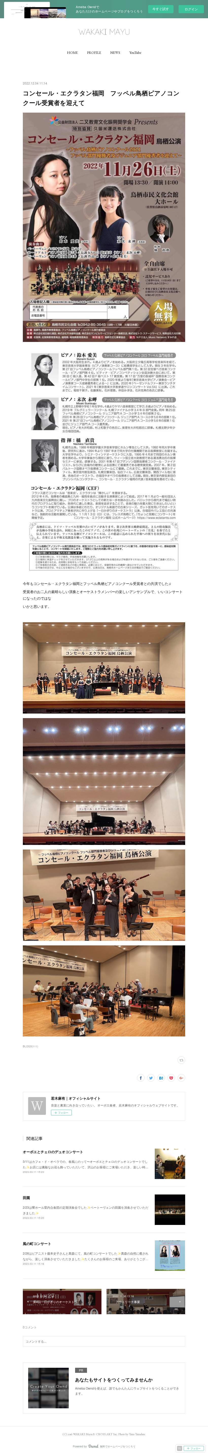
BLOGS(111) (30, 1046)
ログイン (191, 9)
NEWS (115, 52)
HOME (72, 52)
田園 (26, 1197)
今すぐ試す (160, 8)
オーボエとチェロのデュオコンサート (53, 1151)
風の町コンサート (37, 1243)
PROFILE (94, 52)
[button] (72, 52)
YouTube (135, 52)
